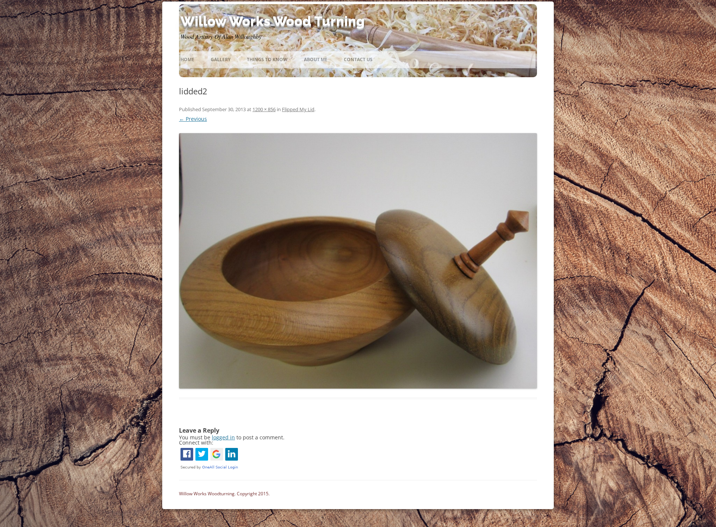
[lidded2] (358, 260)
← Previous (193, 118)
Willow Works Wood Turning (272, 21)
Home (187, 59)
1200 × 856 (264, 109)
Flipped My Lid (298, 109)
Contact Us (358, 59)
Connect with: (196, 442)
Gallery (220, 59)
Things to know (267, 59)
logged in (223, 437)
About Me (315, 59)
